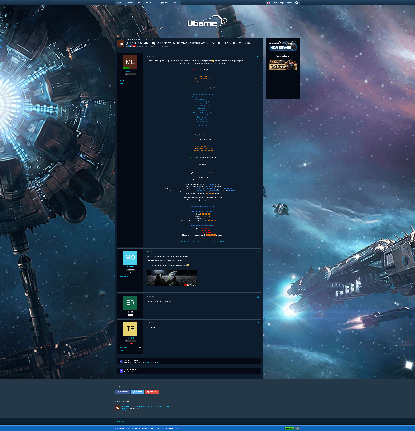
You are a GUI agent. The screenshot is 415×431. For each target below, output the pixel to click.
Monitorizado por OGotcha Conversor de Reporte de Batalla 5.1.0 (201, 242)
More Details (289, 428)
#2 (258, 252)
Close (297, 428)
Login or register (286, 3)
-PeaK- (126, 370)
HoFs (158, 362)
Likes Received (124, 81)
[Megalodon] (117, 408)
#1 (258, 56)
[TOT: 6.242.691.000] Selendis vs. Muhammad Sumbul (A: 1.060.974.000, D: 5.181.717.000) (153, 406)
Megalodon (143, 46)
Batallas (147, 362)
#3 (258, 297)
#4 (258, 323)
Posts (121, 83)
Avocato (127, 360)
